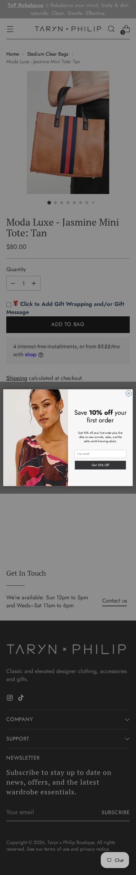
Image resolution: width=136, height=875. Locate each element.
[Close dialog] (128, 393)
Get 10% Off (100, 464)
